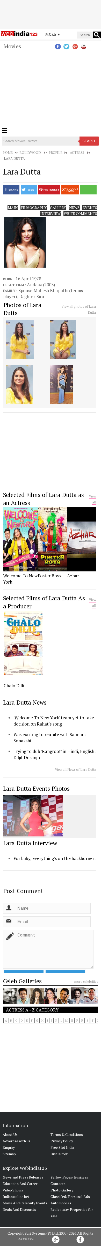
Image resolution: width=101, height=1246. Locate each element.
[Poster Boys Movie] (52, 569)
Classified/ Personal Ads (70, 1196)
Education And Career (20, 1183)
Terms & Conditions (67, 1134)
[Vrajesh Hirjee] (64, 1002)
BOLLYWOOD (30, 152)
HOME (8, 152)
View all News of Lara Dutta (75, 769)
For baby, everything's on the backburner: (54, 858)
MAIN (13, 207)
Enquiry (9, 1147)
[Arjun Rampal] (10, 1002)
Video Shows (13, 1190)
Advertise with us (16, 1140)
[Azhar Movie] (81, 569)
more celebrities (86, 981)
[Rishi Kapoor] (91, 1002)
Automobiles (61, 1202)
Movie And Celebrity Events (25, 1202)
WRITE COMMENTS (80, 213)
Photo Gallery (62, 1190)
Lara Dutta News (25, 702)
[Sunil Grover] (77, 1002)
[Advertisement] (50, 14)
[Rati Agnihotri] (50, 1002)
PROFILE (55, 152)
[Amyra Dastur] (37, 1002)
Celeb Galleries (22, 981)
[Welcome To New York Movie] (20, 569)
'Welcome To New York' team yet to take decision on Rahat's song (53, 721)
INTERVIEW (50, 213)
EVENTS (90, 207)
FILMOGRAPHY (34, 207)
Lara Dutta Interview (30, 843)
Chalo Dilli (14, 686)
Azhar (73, 576)
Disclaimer (59, 1153)
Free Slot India (62, 1147)
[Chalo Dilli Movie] (23, 673)
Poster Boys (49, 576)
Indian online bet (16, 1196)
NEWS (74, 207)
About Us (10, 1134)
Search (89, 141)
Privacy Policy (62, 1140)
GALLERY (58, 207)
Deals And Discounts (19, 1209)
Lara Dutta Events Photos (36, 788)
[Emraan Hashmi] (23, 1002)
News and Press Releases (23, 1177)
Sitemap (9, 1153)
